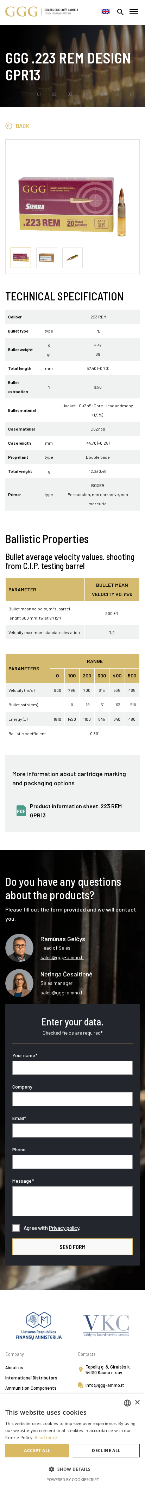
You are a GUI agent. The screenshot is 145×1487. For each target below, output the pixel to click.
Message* (23, 1181)
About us (14, 1367)
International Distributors (31, 1378)
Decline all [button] (106, 1451)
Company (22, 1087)
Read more (46, 1437)
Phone (19, 1149)
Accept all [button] (37, 1451)
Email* (19, 1118)
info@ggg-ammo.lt (105, 1385)
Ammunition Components (31, 1388)
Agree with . (52, 1228)
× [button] (137, 1402)
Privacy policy (64, 1228)
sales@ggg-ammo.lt (62, 957)
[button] (72, 1469)
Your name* (24, 1055)
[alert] (72, 1440)
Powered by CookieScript (72, 1479)
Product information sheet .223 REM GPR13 (76, 810)
